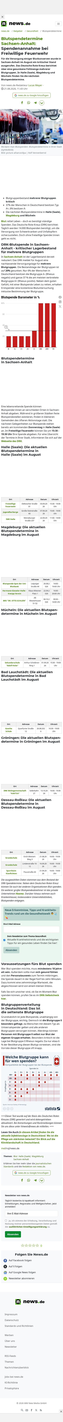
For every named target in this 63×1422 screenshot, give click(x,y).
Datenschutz (12, 1320)
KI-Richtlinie (11, 1382)
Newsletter (11, 1346)
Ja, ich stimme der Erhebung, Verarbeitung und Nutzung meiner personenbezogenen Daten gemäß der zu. (31, 1223)
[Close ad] (2, 16)
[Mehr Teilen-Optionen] (41, 102)
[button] (32, 95)
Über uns (10, 1341)
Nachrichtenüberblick (17, 1367)
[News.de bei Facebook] (31, 1409)
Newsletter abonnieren (21, 1278)
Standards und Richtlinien (19, 1326)
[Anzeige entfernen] (61, 1411)
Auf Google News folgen (22, 1272)
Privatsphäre (12, 1388)
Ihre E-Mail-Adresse (12, 924)
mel (3, 1148)
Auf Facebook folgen (20, 1260)
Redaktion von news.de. (34, 1166)
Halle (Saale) (25, 1156)
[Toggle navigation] (58, 23)
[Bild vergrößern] (60, 111)
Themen (9, 1361)
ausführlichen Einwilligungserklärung (28, 1226)
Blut (15, 1156)
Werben (9, 1335)
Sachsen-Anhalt (21, 1159)
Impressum (11, 1314)
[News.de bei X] (36, 1409)
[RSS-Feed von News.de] (41, 1409)
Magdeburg (38, 1156)
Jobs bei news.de (14, 1376)
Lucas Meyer (35, 85)
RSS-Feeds (10, 1356)
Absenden (11, 950)
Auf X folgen (15, 1266)
